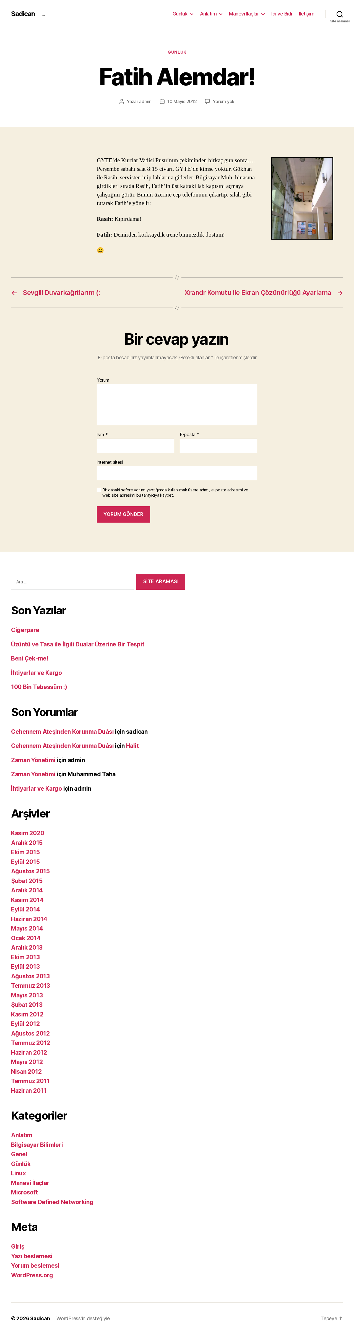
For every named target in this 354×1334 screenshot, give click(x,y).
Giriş (18, 1246)
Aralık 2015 (27, 842)
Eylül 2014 (25, 909)
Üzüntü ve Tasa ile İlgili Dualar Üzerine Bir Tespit (77, 644)
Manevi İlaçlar (244, 14)
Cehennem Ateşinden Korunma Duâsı (62, 731)
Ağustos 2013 (30, 976)
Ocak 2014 (26, 938)
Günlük (180, 14)
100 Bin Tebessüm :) (39, 686)
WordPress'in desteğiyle (83, 1318)
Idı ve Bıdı (281, 14)
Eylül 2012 (25, 1023)
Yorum (103, 380)
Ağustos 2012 (30, 1033)
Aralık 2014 (27, 890)
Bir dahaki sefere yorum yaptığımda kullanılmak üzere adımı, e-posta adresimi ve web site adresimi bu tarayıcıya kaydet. (175, 493)
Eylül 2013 (25, 966)
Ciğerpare (25, 630)
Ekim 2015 (25, 852)
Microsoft (24, 1192)
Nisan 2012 (26, 1071)
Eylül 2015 (25, 861)
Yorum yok (224, 101)
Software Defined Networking (52, 1202)
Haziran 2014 (29, 919)
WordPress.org (32, 1275)
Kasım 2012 (27, 1014)
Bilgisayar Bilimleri (37, 1144)
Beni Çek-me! (29, 658)
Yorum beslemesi (35, 1265)
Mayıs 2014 (27, 928)
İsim (102, 434)
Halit (132, 745)
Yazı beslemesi (32, 1256)
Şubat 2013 (26, 1004)
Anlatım (208, 14)
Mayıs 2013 (27, 995)
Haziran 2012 (29, 1052)
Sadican (23, 14)
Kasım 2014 (27, 900)
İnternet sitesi (110, 462)
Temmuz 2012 (30, 1042)
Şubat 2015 (26, 880)
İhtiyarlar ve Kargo (36, 672)
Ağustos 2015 (30, 871)
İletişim (306, 14)
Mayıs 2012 (27, 1061)
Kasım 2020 (27, 833)
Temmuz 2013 (30, 985)
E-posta (189, 434)
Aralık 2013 (27, 947)
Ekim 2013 (25, 957)
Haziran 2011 (28, 1090)
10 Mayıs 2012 (182, 101)
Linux (18, 1173)
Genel (19, 1154)
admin (145, 101)
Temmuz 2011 (30, 1081)
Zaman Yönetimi (33, 760)
